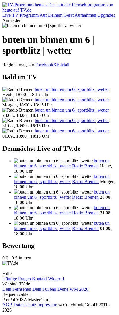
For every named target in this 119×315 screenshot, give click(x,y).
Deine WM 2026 (72, 289)
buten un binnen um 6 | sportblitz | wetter (72, 89)
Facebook (44, 64)
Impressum (47, 304)
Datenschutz (25, 304)
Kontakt (39, 278)
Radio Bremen (85, 165)
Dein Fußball (44, 289)
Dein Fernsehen (16, 289)
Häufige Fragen (16, 278)
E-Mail (63, 64)
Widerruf (56, 278)
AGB (7, 304)
